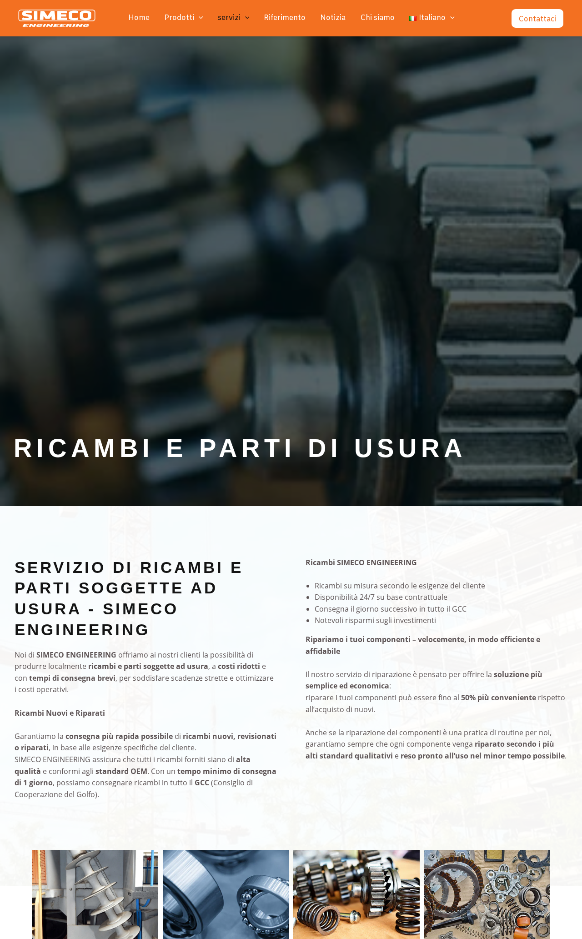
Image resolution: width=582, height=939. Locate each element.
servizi (229, 18)
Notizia (333, 18)
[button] (198, 18)
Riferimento (285, 18)
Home (139, 18)
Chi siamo (377, 18)
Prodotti (179, 18)
